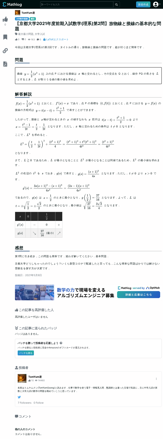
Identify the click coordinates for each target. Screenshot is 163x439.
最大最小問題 (25, 34)
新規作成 (143, 4)
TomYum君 (28, 12)
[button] (156, 4)
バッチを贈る (25, 353)
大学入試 (40, 34)
